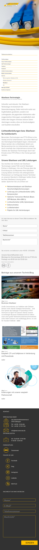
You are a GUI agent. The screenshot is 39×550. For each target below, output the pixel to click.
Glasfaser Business (7, 80)
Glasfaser (5, 82)
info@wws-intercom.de (18, 430)
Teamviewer (15, 450)
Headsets (4, 68)
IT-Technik (6, 301)
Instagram (14, 472)
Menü (32, 5)
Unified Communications (7, 71)
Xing (12, 466)
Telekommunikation (7, 54)
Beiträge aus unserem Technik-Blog (18, 272)
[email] (4, 265)
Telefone (4, 66)
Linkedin (14, 478)
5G (3, 85)
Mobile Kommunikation (7, 73)
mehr (18, 320)
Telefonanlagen (5, 59)
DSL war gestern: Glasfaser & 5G (10, 78)
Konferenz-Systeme (6, 89)
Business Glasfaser (9, 303)
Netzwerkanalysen (14, 187)
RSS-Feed (14, 483)
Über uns (5, 390)
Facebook (14, 460)
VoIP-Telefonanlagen (6, 64)
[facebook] (8, 265)
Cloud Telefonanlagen (7, 61)
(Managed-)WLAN (5, 87)
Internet (3, 75)
